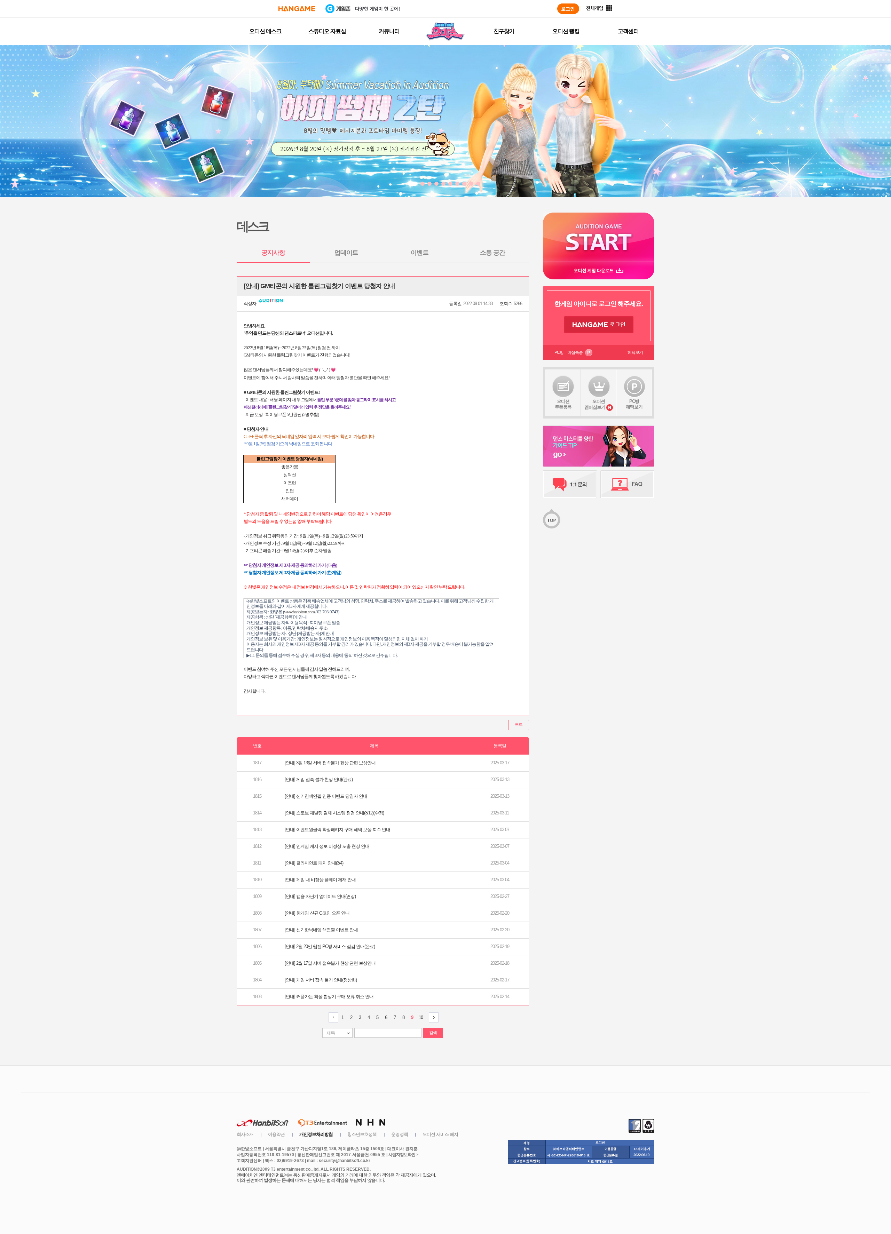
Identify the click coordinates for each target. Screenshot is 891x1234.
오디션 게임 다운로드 (598, 270)
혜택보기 (635, 352)
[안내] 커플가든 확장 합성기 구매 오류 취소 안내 (329, 996)
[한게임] (296, 8)
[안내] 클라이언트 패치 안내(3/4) (314, 863)
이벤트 (419, 252)
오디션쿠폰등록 (563, 404)
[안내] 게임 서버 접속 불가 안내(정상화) (321, 979)
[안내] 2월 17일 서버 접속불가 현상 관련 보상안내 (330, 963)
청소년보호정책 (362, 1134)
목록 (518, 725)
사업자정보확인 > (403, 1154)
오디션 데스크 (265, 31)
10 (421, 1017)
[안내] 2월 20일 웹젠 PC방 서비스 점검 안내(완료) (330, 946)
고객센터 (628, 31)
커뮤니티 (389, 31)
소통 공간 (492, 252)
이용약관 (276, 1134)
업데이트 (346, 252)
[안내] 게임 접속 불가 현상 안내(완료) (319, 779)
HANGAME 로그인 (598, 324)
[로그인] (568, 8)
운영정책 (399, 1134)
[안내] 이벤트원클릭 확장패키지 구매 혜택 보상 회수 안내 (337, 829)
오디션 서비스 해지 (440, 1134)
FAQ (627, 484)
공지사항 (273, 252)
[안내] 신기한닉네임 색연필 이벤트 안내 (321, 929)
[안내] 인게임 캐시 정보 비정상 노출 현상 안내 (327, 846)
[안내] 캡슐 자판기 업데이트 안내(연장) (320, 896)
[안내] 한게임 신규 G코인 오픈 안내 (317, 913)
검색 (433, 1032)
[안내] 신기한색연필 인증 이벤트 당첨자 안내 (326, 796)
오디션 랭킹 (565, 31)
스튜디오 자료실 (327, 31)
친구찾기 (504, 31)
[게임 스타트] (598, 237)
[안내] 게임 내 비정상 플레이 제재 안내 (320, 879)
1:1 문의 (570, 484)
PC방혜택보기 (634, 404)
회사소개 (245, 1134)
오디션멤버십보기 (594, 404)
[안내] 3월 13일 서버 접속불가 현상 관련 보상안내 (330, 762)
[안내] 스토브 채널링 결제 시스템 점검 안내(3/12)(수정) (334, 812)
